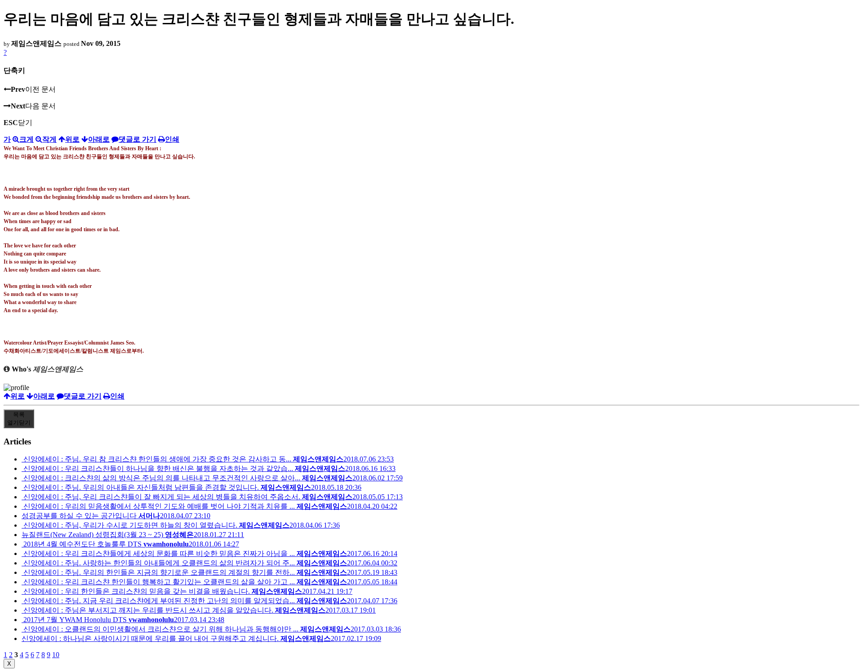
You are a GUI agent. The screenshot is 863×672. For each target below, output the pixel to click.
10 (55, 655)
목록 (19, 418)
